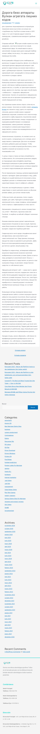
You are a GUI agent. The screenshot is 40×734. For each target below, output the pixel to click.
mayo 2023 (8, 583)
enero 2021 (8, 634)
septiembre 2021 (10, 610)
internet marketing (10, 477)
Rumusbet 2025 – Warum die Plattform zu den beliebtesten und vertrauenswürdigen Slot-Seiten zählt (19, 375)
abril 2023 (8, 585)
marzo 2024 (8, 564)
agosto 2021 (8, 613)
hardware (8, 474)
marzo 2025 (8, 549)
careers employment (11, 432)
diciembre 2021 (9, 601)
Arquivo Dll (8, 423)
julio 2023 (8, 577)
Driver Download (10, 450)
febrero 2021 (9, 631)
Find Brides (8, 459)
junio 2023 (8, 580)
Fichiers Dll (8, 456)
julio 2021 (7, 616)
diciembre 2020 (9, 637)
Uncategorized (6, 23)
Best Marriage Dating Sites (13, 426)
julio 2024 (8, 552)
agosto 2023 (9, 573)
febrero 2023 (9, 592)
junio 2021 (8, 619)
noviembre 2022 (10, 595)
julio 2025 (8, 537)
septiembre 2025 (10, 531)
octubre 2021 (9, 607)
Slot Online (8, 504)
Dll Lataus (8, 444)
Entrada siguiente (20, 355)
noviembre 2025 (10, 525)
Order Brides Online (11, 489)
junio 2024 (8, 555)
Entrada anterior (20, 350)
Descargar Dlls (9, 441)
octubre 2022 (9, 598)
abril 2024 (8, 561)
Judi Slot (7, 483)
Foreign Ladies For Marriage (13, 465)
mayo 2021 (8, 622)
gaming (7, 468)
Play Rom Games (10, 492)
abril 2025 (8, 546)
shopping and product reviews (14, 501)
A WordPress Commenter (12, 652)
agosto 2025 (9, 534)
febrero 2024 (9, 568)
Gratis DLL (8, 471)
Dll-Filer (7, 447)
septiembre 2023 (10, 571)
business (7, 429)
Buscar (4, 404)
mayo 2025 (8, 543)
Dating (7, 438)
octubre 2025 (9, 528)
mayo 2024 (8, 558)
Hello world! (26, 652)
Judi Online (8, 480)
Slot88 (7, 507)
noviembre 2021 (10, 604)
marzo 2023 (8, 589)
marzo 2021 (8, 628)
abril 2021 (8, 625)
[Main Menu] (36, 3)
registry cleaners (10, 495)
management (9, 486)
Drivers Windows (10, 453)
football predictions (11, 462)
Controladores (9, 435)
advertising (8, 420)
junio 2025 (8, 540)
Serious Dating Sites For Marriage (15, 498)
